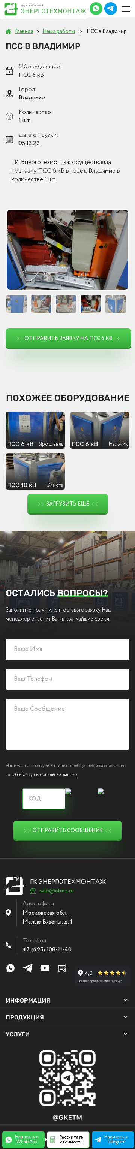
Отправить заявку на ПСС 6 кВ (68, 338)
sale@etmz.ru (56, 891)
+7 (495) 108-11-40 (47, 949)
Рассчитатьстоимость (71, 1139)
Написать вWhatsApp (26, 1139)
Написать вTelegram (116, 1139)
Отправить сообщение (67, 830)
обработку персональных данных (45, 774)
